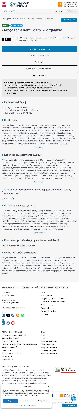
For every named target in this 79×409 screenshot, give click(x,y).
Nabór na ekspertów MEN (10, 338)
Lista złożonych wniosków (10, 341)
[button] (49, 386)
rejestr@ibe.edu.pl (13, 303)
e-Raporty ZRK (7, 350)
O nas (43, 335)
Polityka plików (49, 347)
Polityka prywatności (48, 344)
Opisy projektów (7, 359)
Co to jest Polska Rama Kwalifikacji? (53, 302)
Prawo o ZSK (45, 308)
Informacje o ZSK (46, 296)
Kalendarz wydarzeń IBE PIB (11, 353)
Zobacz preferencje (42, 401)
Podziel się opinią (69, 405)
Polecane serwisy (7, 356)
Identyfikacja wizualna (49, 341)
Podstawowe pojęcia (48, 305)
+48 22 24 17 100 (9, 300)
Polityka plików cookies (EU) (50, 354)
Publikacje (44, 314)
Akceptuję (10, 401)
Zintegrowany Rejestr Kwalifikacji (52, 299)
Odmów (26, 401)
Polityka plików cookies (20, 405)
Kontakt (59, 11)
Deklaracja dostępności (49, 351)
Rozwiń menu (8, 11)
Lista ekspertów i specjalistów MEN (14, 335)
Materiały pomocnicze (48, 311)
